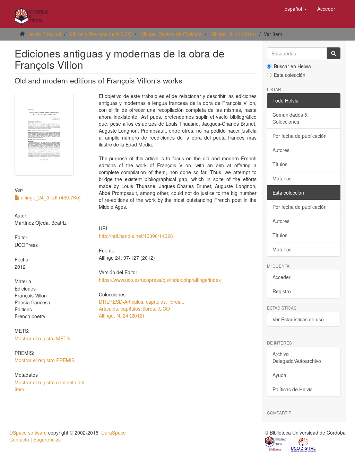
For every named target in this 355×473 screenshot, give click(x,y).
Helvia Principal (44, 33)
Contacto (19, 439)
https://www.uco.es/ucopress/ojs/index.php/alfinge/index (160, 279)
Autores (280, 149)
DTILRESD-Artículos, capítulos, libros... (141, 301)
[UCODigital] (304, 444)
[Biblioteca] (276, 444)
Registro (281, 291)
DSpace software (28, 432)
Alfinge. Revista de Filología (171, 33)
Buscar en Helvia (292, 66)
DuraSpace (113, 432)
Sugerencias (47, 439)
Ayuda (279, 375)
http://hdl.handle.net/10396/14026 (136, 235)
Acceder (281, 277)
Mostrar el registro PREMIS (45, 360)
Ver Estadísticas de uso (298, 319)
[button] (295, 8)
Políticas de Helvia (292, 389)
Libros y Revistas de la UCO (101, 33)
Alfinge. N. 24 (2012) (233, 33)
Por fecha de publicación (299, 135)
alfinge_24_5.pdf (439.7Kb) (50, 197)
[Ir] (333, 53)
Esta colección (289, 74)
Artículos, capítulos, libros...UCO (134, 308)
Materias (282, 178)
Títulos (279, 164)
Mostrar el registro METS (42, 338)
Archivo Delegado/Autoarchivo (296, 357)
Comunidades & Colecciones (290, 118)
